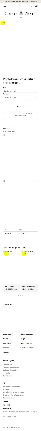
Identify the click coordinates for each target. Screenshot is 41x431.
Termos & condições (11, 367)
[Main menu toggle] (4, 6)
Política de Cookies (10, 370)
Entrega (6, 389)
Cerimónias (7, 343)
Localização (8, 398)
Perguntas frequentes (11, 386)
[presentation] (28, 248)
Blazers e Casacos (26, 334)
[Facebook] (8, 405)
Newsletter (7, 376)
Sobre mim (7, 364)
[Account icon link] (31, 6)
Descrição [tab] (6, 128)
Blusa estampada (29, 287)
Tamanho (6, 94)
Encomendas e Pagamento (13, 395)
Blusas (5, 339)
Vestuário (6, 352)
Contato (6, 373)
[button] (9, 6)
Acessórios (7, 334)
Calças (22, 339)
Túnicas (6, 348)
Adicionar (20, 107)
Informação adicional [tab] (10, 131)
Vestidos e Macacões (27, 348)
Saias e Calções (26, 343)
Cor (4, 87)
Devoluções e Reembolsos (13, 392)
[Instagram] (4, 405)
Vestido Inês (9, 287)
